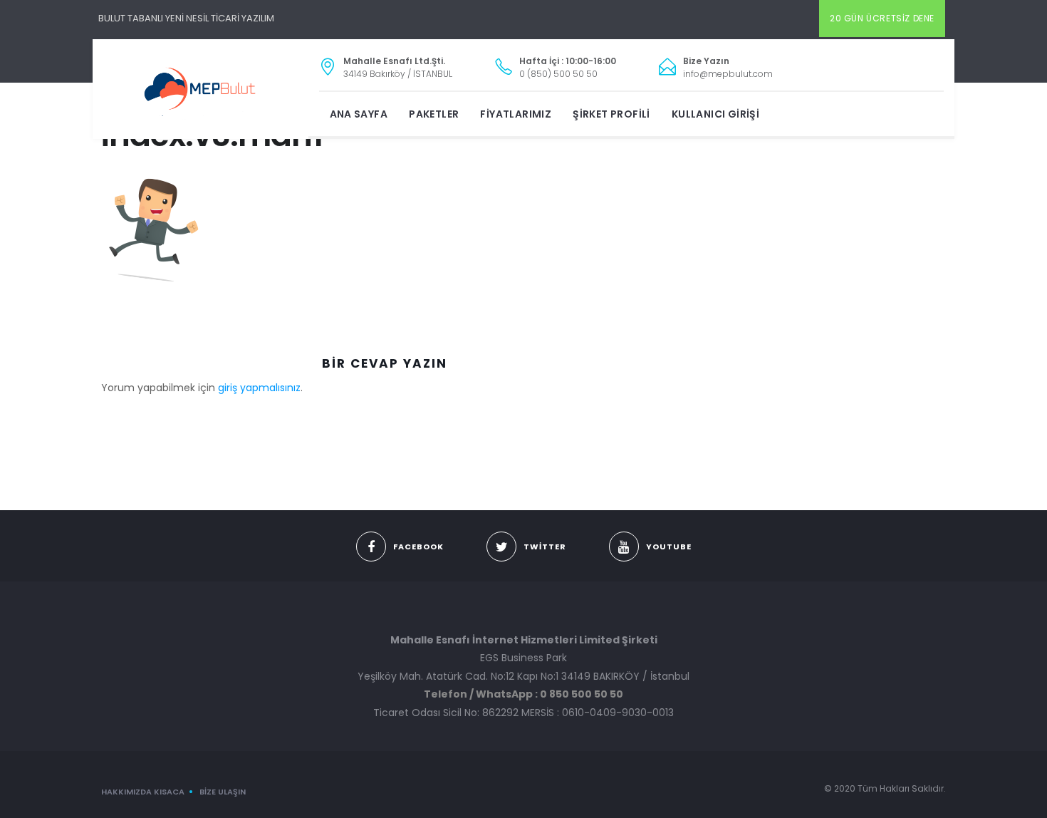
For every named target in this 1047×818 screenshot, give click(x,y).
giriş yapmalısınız (259, 387)
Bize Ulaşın (222, 791)
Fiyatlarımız (515, 114)
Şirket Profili (611, 114)
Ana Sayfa (359, 114)
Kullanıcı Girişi (715, 114)
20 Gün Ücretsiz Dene (882, 18)
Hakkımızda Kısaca (142, 791)
